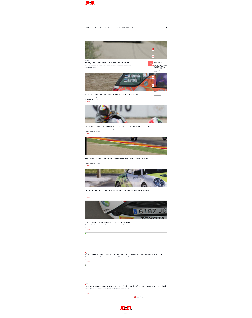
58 (142, 297)
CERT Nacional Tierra (89, 92)
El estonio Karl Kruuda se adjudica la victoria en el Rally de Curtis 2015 (111, 95)
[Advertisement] (126, 16)
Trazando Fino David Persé (90, 131)
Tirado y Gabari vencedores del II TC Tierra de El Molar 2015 (107, 63)
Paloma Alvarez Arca (89, 99)
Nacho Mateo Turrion (89, 195)
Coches (94, 27)
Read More (87, 69)
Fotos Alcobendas (89, 67)
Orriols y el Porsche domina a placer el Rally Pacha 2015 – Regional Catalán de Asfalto (117, 190)
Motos (118, 27)
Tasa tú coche (102, 27)
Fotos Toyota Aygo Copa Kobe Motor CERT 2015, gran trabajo (108, 222)
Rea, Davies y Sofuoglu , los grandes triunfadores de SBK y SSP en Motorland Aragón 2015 (119, 158)
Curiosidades (126, 27)
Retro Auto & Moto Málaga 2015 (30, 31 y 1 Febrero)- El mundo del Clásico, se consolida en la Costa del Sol (125, 286)
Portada (87, 27)
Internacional (88, 124)
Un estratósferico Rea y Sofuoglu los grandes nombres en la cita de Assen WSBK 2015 (117, 126)
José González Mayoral (90, 227)
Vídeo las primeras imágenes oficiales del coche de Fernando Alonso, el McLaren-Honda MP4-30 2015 (123, 254)
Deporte (110, 27)
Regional (87, 60)
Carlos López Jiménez (90, 290)
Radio (133, 27)
